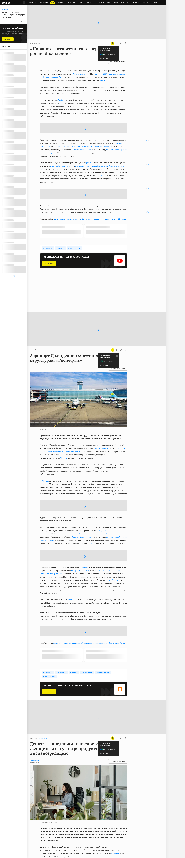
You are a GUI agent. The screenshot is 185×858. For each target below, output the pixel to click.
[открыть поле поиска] (162, 2)
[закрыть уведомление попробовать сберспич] (117, 49)
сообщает (115, 829)
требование (114, 556)
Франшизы (71, 3)
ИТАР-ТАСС (44, 456)
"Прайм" (64, 433)
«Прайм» (60, 100)
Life (95, 3)
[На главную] (6, 3)
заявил (90, 519)
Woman (101, 3)
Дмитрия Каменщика (59, 148)
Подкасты (81, 3)
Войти (156, 3)
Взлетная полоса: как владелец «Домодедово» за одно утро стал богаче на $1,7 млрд (90, 201)
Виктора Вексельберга (81, 132)
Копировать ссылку (119, 62)
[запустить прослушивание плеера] (117, 43)
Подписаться (49, 246)
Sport (109, 3)
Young (116, 3)
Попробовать (104, 59)
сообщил (72, 575)
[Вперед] (130, 214)
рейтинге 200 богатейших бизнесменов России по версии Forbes (84, 129)
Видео (89, 3)
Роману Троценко (80, 74)
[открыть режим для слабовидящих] (112, 43)
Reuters (103, 80)
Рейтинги (61, 3)
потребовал (101, 158)
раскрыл (89, 145)
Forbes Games (47, 3)
